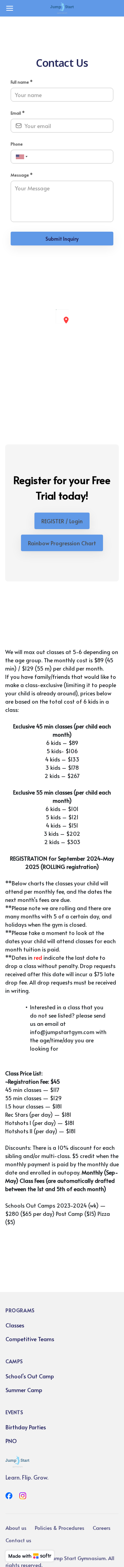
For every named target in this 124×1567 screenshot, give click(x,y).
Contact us (18, 1540)
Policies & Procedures (59, 1527)
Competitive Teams (30, 1339)
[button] (66, 320)
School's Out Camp (30, 1376)
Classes (15, 1325)
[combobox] (20, 156)
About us (16, 1527)
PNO (11, 1440)
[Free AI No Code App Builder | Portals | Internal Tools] (30, 1555)
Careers (102, 1527)
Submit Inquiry (62, 238)
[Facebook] (9, 1495)
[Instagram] (22, 1495)
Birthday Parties (26, 1427)
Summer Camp (24, 1390)
